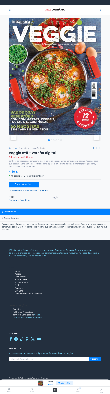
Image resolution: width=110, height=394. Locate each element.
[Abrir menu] (55, 390)
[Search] (32, 389)
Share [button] (45, 190)
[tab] (55, 218)
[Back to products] (96, 148)
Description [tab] (10, 211)
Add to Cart (65, 383)
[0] (100, 10)
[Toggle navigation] (10, 10)
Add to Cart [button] (25, 184)
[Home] (9, 389)
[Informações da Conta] (101, 389)
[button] (13, 137)
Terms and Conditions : (20, 200)
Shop (15, 148)
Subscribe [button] (95, 359)
